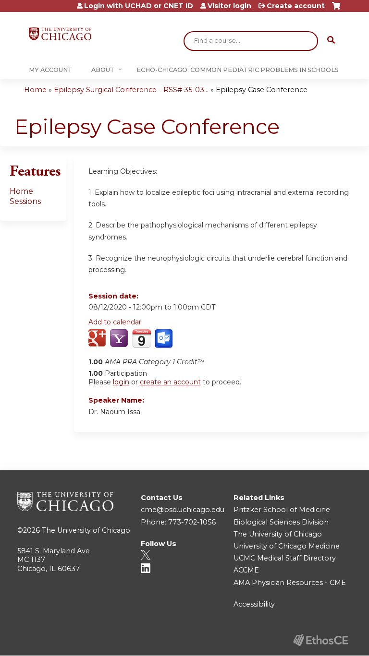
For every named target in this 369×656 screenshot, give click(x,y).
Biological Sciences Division (281, 522)
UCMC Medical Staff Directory (285, 558)
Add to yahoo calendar (120, 338)
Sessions (25, 201)
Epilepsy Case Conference (262, 89)
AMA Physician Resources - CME (290, 582)
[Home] (60, 34)
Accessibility (254, 604)
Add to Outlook (164, 338)
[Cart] (336, 9)
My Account (50, 69)
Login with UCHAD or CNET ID (138, 5)
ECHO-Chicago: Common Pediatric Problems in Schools (237, 69)
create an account (170, 382)
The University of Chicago (86, 530)
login (121, 382)
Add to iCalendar (141, 338)
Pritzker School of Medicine (282, 509)
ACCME (246, 570)
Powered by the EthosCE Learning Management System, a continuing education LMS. (320, 640)
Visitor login (229, 5)
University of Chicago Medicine (287, 546)
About (102, 69)
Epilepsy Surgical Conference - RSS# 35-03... (131, 89)
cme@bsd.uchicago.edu (182, 509)
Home (35, 89)
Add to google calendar (98, 338)
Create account (296, 5)
